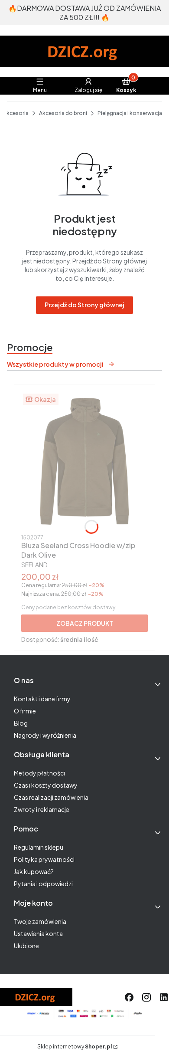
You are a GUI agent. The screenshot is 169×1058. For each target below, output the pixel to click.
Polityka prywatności (44, 859)
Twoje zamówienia (40, 921)
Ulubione (26, 946)
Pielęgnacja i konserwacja (130, 113)
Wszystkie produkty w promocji (55, 364)
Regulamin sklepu (38, 847)
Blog (21, 723)
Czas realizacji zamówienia (51, 797)
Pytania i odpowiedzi (43, 883)
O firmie (25, 711)
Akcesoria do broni (63, 113)
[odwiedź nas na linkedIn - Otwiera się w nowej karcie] (164, 997)
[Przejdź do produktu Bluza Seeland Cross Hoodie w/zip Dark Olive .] (84, 461)
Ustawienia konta (38, 933)
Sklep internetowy (74, 1046)
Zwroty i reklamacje (41, 809)
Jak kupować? (34, 871)
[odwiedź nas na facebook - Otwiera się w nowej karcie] (129, 997)
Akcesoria (16, 113)
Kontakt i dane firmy (42, 699)
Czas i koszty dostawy (46, 785)
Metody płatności (39, 773)
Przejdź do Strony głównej (84, 305)
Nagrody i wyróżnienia (45, 735)
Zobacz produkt (84, 623)
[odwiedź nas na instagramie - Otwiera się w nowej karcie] (146, 997)
